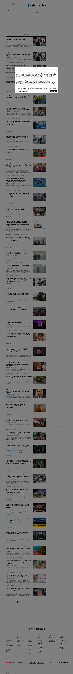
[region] (36, 80)
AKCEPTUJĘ (53, 91)
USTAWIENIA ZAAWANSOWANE (23, 91)
